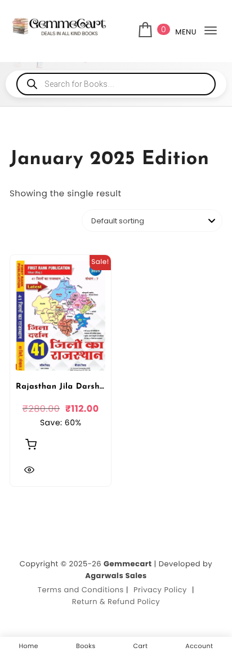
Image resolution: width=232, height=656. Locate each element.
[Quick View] (29, 470)
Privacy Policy (160, 589)
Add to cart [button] (31, 444)
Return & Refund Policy (116, 601)
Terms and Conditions (81, 589)
